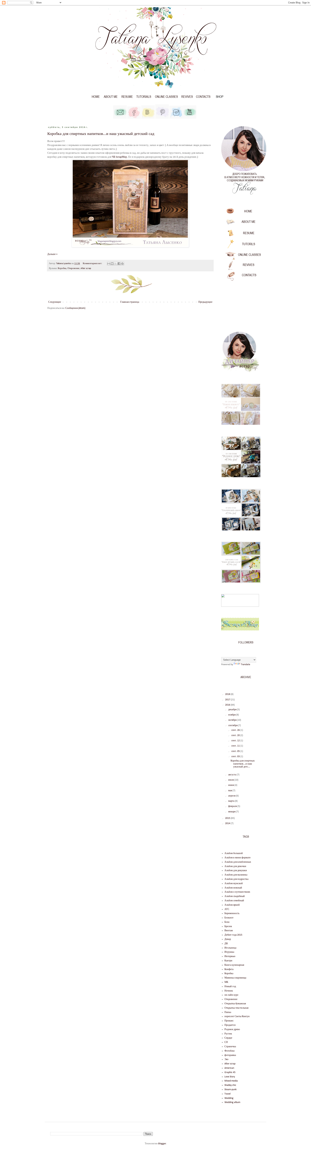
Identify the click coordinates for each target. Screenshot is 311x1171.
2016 (228, 705)
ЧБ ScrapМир (119, 157)
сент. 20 (235, 735)
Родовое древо (232, 1029)
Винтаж (228, 930)
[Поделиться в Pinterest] (122, 263)
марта (231, 801)
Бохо (226, 922)
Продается (229, 1025)
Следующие (54, 302)
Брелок (228, 926)
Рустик (228, 1033)
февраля (232, 806)
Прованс (229, 1020)
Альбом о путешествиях (237, 892)
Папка (227, 1012)
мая (230, 790)
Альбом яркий (232, 905)
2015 (228, 818)
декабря (232, 709)
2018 (228, 694)
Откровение (73, 268)
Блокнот (228, 917)
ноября (232, 714)
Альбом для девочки (235, 866)
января (232, 811)
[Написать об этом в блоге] (112, 263)
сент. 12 (235, 740)
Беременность (231, 913)
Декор (227, 939)
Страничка (230, 1046)
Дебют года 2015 (233, 935)
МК (226, 982)
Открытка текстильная (236, 1008)
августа (232, 774)
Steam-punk (230, 1089)
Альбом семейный (234, 900)
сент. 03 (235, 756)
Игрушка (229, 952)
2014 (228, 823)
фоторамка (230, 1055)
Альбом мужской (233, 883)
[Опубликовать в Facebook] (119, 263)
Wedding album (232, 1102)
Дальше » (52, 254)
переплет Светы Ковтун (237, 1016)
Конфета (228, 969)
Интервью (229, 956)
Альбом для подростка (236, 879)
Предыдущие (205, 302)
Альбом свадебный (234, 896)
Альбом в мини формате (237, 857)
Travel (227, 1094)
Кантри (228, 960)
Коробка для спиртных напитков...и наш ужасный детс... (243, 763)
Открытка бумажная (235, 1003)
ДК (226, 943)
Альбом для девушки (235, 870)
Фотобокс (229, 1051)
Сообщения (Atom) (75, 308)
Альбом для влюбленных (237, 862)
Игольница (230, 948)
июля (231, 780)
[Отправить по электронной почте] (109, 263)
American (229, 1068)
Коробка (62, 268)
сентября (233, 725)
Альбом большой (233, 853)
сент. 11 (235, 746)
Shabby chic (230, 1085)
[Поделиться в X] (115, 263)
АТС (226, 909)
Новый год (230, 986)
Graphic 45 (229, 1072)
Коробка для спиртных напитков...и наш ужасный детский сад (100, 133)
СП (226, 1042)
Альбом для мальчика (235, 875)
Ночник (228, 991)
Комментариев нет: (93, 263)
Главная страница (129, 302)
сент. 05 (235, 751)
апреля (232, 795)
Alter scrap (86, 268)
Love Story (229, 1076)
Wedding (228, 1098)
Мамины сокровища (235, 978)
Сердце (228, 1038)
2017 (228, 699)
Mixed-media (231, 1081)
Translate (245, 664)
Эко (226, 1059)
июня (231, 785)
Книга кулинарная (234, 965)
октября (232, 720)
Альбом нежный (233, 888)
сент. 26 (235, 730)
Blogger (162, 1143)
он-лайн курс (231, 995)
